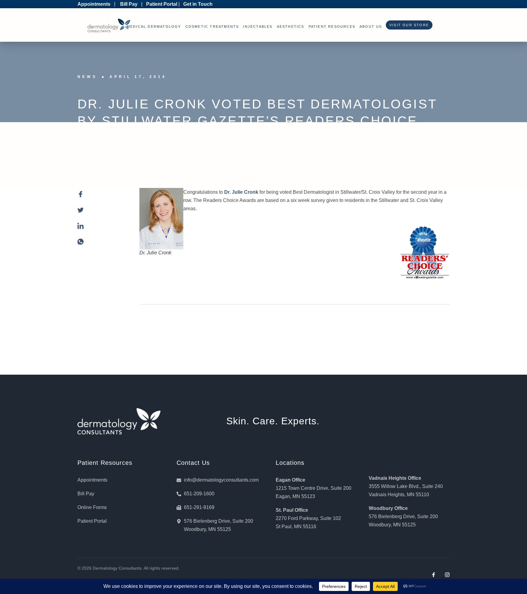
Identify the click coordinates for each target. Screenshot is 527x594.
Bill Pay (129, 4)
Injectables (257, 26)
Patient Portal (161, 4)
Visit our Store (407, 25)
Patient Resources (332, 26)
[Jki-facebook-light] (433, 574)
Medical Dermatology (154, 26)
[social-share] (102, 198)
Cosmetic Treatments (212, 26)
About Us (371, 26)
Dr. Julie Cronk (241, 192)
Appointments (93, 4)
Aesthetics (290, 26)
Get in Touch (198, 4)
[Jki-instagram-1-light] (447, 574)
